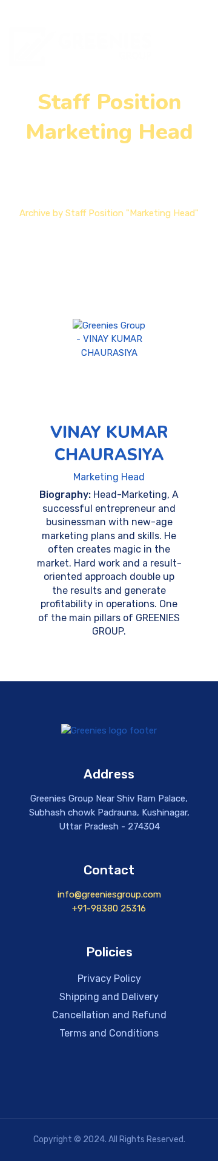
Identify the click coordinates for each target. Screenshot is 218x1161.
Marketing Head (109, 477)
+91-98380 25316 (109, 908)
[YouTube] (144, 1080)
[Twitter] (109, 1080)
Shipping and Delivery (109, 997)
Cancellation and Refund (109, 1015)
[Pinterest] (180, 1080)
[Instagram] (73, 1080)
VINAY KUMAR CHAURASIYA (109, 443)
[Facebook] (37, 1080)
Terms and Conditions (109, 1033)
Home (101, 199)
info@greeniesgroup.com (109, 894)
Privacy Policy (109, 978)
